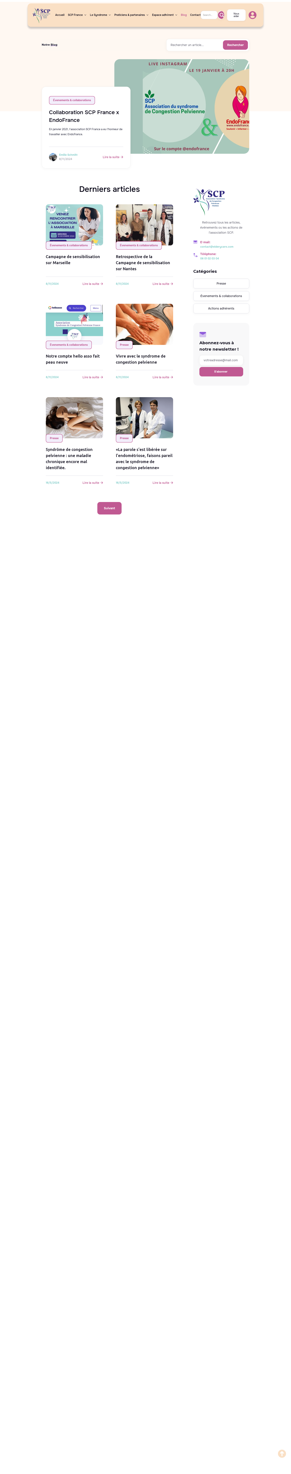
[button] (77, 15)
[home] (42, 15)
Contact (195, 15)
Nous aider (236, 15)
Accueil (59, 15)
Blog (184, 15)
